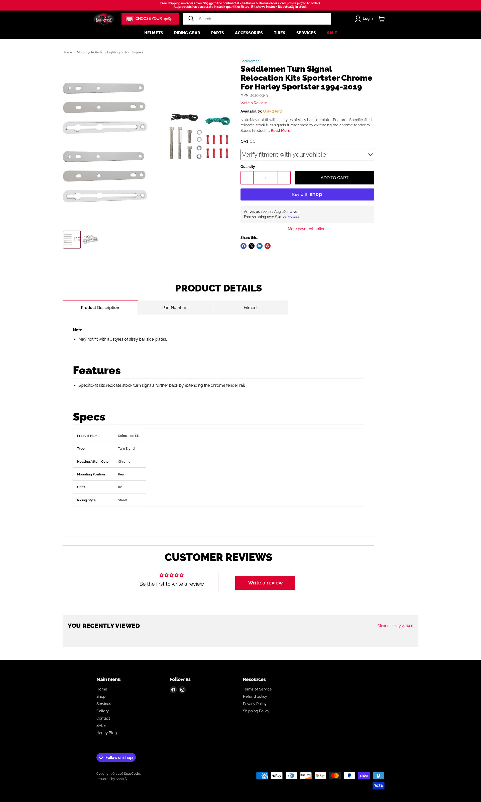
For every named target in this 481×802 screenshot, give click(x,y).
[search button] (191, 19)
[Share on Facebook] (244, 246)
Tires (279, 33)
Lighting (113, 52)
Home (67, 52)
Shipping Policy (256, 711)
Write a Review (254, 103)
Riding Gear (187, 33)
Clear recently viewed (395, 626)
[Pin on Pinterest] (268, 246)
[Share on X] (252, 246)
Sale (332, 33)
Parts (217, 33)
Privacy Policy (255, 703)
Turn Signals (134, 52)
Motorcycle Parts (89, 52)
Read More (280, 130)
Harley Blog (106, 733)
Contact (103, 718)
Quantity (248, 167)
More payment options (307, 229)
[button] (150, 19)
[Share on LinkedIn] (260, 246)
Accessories (249, 33)
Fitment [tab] (251, 307)
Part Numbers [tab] (175, 307)
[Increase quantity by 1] (284, 178)
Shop (100, 696)
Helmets (153, 33)
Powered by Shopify (111, 779)
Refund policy (255, 696)
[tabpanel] (218, 426)
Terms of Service (257, 689)
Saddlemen (250, 61)
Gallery (102, 711)
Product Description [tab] (100, 307)
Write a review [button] (265, 583)
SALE (101, 725)
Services (306, 33)
